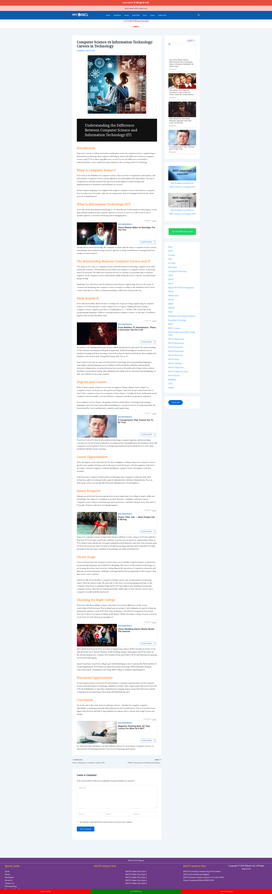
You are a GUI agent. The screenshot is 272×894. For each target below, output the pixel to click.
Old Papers (117, 15)
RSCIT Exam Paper (176, 351)
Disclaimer (9, 877)
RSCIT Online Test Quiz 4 (136, 880)
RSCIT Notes (173, 359)
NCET (170, 291)
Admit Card (162, 15)
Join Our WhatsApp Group (182, 231)
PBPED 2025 (173, 295)
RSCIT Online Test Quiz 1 (136, 871)
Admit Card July (45, 891)
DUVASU (172, 263)
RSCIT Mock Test (175, 355)
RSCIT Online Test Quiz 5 (136, 883)
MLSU (171, 283)
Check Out (175, 402)
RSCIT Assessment (176, 343)
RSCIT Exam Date (175, 347)
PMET (171, 304)
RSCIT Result (173, 375)
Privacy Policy (10, 886)
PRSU (170, 312)
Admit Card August (227, 891)
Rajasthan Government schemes (181, 316)
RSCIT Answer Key (176, 339)
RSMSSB (172, 380)
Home (108, 15)
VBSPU (171, 388)
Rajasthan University (177, 320)
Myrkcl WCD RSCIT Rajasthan (181, 287)
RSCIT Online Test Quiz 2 (136, 874)
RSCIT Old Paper (175, 363)
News (145, 15)
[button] (199, 15)
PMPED (171, 308)
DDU (170, 259)
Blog (170, 247)
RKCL (170, 324)
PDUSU (171, 300)
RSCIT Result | (130, 8)
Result (126, 15)
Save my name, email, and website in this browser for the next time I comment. (106, 822)
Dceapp (171, 255)
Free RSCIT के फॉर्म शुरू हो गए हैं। (136, 3)
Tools (7, 871)
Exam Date (136, 15)
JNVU (170, 275)
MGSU (171, 279)
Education (172, 267)
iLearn (152, 15)
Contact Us (9, 883)
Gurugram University (177, 271)
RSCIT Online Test (176, 367)
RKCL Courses (174, 328)
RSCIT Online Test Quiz (178, 371)
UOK (170, 384)
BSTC (170, 251)
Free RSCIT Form (136, 891)
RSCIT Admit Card (141, 8)
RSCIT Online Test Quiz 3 (136, 877)
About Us (8, 880)
